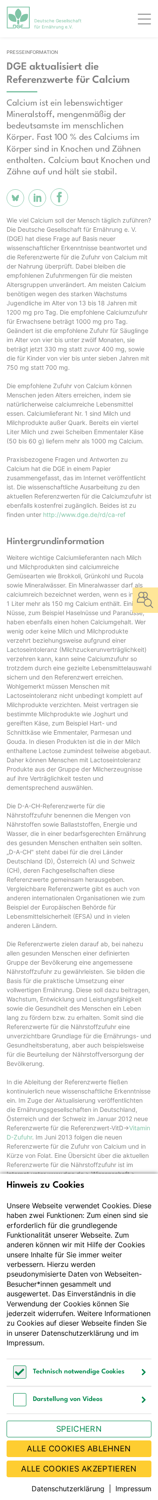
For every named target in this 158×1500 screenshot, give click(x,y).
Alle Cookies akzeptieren (79, 1468)
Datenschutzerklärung (77, 1333)
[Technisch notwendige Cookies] (19, 1376)
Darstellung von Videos (68, 1399)
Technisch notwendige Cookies (79, 1372)
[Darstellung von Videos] (19, 1404)
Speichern (79, 1428)
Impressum (25, 1342)
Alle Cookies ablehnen (79, 1448)
